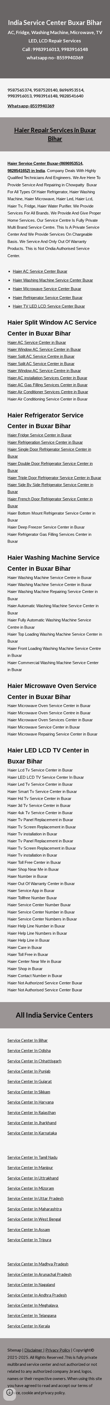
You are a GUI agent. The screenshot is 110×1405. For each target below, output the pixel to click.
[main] (55, 39)
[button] (9, 1394)
